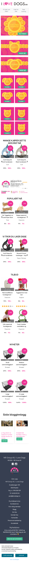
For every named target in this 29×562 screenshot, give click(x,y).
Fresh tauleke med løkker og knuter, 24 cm (21, 326)
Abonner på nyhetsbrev (14, 539)
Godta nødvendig (7, 555)
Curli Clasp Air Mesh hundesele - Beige (21, 162)
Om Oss (14, 512)
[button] (14, 471)
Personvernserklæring (14, 520)
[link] (14, 184)
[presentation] (1, 162)
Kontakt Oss (14, 515)
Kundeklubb (14, 523)
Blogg (14, 509)
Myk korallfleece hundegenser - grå (7, 295)
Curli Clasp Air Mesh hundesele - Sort (7, 255)
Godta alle (21, 555)
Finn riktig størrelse (14, 506)
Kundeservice (14, 504)
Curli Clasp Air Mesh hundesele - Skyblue (7, 162)
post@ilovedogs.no (14, 496)
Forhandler (14, 518)
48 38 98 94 (15, 493)
